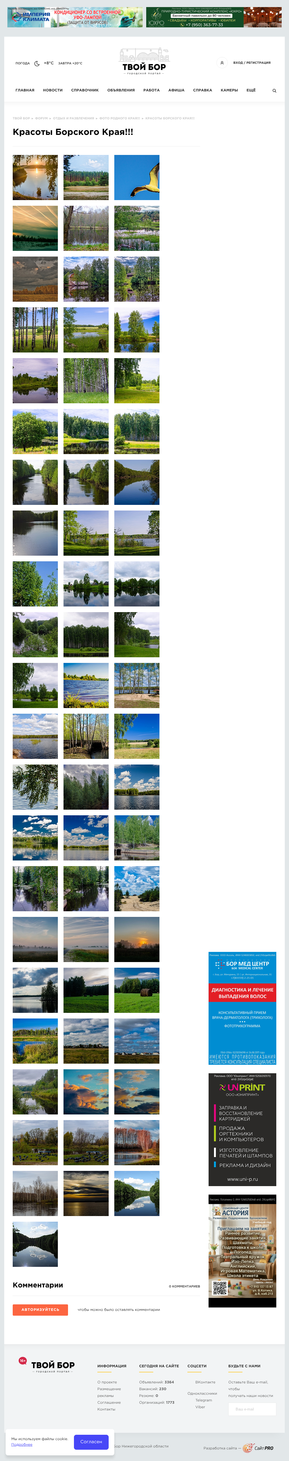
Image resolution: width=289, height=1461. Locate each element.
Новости (52, 90)
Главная (25, 90)
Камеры (229, 90)
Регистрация (258, 63)
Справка (202, 90)
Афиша (176, 90)
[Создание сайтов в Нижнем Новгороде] (257, 1448)
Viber (200, 1407)
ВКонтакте (205, 1382)
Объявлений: (156, 1382)
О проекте (107, 1382)
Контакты (106, 1409)
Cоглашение (109, 1403)
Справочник (85, 90)
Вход (238, 63)
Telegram (203, 1400)
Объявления (121, 90)
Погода (23, 63)
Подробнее (21, 1445)
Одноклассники (202, 1394)
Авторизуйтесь (40, 1310)
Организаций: (156, 1403)
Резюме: (148, 1396)
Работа (151, 90)
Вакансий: (153, 1389)
